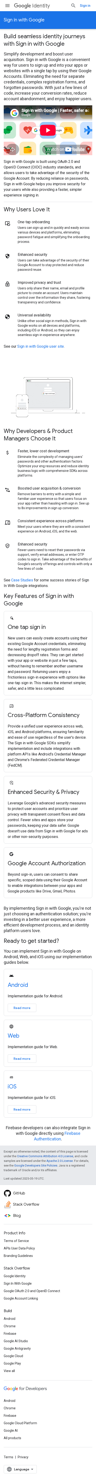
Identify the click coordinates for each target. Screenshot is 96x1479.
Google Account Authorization (47, 863)
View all (9, 1371)
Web (13, 1035)
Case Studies (22, 580)
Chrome (10, 1326)
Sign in (85, 5)
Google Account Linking (21, 1298)
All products (12, 1438)
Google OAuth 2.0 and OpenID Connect (32, 1291)
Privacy (23, 1457)
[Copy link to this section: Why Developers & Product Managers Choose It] (61, 439)
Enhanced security (32, 254)
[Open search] (73, 5)
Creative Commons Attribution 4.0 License (45, 1156)
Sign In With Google (18, 1283)
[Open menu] (7, 5)
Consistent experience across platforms (50, 521)
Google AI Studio (16, 1341)
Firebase (10, 1333)
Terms (8, 1457)
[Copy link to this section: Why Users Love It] (56, 210)
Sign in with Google (24, 20)
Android (18, 984)
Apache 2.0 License (59, 1161)
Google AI (11, 1430)
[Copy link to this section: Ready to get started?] (65, 941)
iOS (12, 1086)
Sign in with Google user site (40, 346)
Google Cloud (13, 1356)
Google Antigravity (17, 1348)
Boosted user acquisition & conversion (49, 488)
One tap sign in (27, 627)
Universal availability (34, 315)
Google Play (12, 1363)
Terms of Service (16, 1241)
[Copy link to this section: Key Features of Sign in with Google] (29, 604)
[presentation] (48, 40)
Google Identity (15, 1276)
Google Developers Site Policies (35, 1165)
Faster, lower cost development (43, 451)
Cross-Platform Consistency (43, 715)
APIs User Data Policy (19, 1248)
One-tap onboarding (34, 222)
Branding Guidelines (18, 1256)
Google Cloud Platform (20, 1423)
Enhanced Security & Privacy (43, 792)
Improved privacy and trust (39, 282)
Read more (22, 1008)
